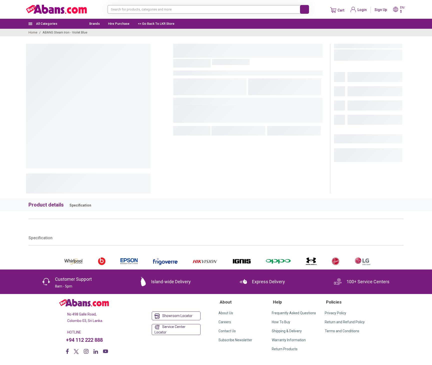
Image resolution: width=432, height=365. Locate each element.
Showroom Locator (177, 316)
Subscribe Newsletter (235, 340)
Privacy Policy (335, 313)
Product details (46, 205)
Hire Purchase (119, 24)
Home (32, 32)
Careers (224, 322)
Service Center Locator (170, 329)
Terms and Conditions (342, 331)
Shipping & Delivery (287, 331)
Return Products (285, 349)
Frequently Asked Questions (294, 313)
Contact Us (227, 331)
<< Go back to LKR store (156, 24)
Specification (80, 205)
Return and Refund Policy (345, 322)
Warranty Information (289, 340)
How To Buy (281, 322)
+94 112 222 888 (84, 340)
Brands (94, 24)
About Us (225, 313)
